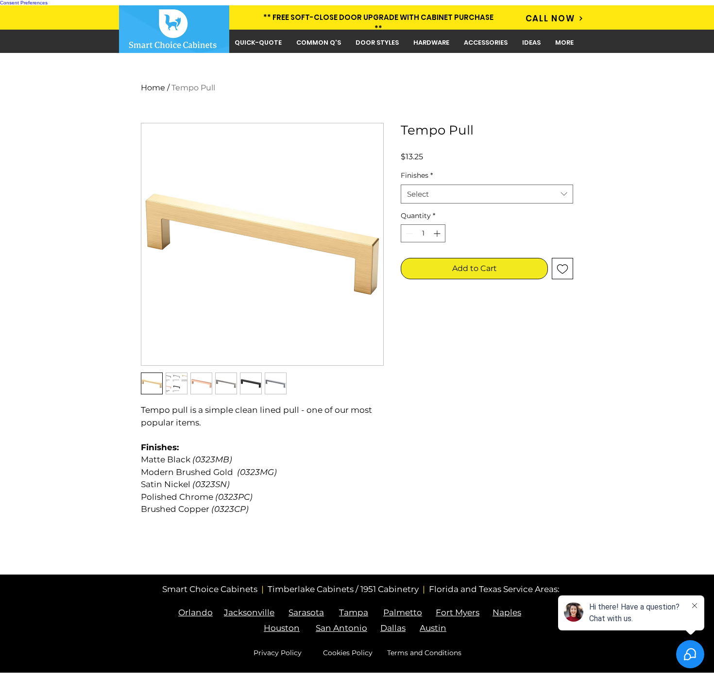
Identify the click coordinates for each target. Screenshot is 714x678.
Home (153, 87)
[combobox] (487, 194)
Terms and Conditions (424, 652)
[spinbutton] (423, 233)
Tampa (353, 612)
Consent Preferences (24, 2)
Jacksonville (249, 612)
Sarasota (306, 612)
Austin (433, 628)
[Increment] (438, 233)
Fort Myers (457, 612)
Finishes (417, 175)
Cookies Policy (348, 652)
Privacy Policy (278, 652)
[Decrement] (408, 233)
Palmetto (402, 612)
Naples (507, 612)
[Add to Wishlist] (562, 268)
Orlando (195, 612)
